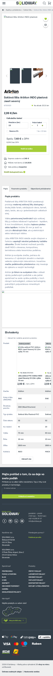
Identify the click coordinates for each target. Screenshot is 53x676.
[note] (24, 172)
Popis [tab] (5, 189)
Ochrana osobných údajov (12, 672)
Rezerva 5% (13, 131)
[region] (26, 397)
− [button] (32, 125)
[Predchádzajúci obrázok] (6, 75)
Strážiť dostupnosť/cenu (13, 172)
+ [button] (42, 125)
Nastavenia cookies (31, 672)
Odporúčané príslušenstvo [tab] (41, 189)
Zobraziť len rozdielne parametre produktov (22, 338)
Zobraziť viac (26, 459)
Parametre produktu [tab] (19, 189)
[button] (45, 18)
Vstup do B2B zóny (15, 620)
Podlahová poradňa (34, 537)
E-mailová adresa (10, 488)
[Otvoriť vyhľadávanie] (44, 3)
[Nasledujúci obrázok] (46, 75)
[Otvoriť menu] (4, 3)
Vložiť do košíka (27, 149)
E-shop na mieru (42, 664)
